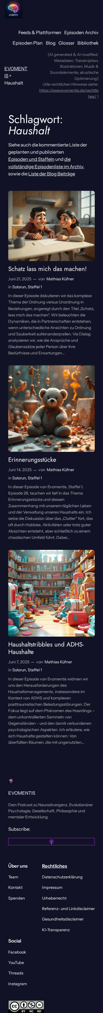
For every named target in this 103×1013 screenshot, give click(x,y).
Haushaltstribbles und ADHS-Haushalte (46, 648)
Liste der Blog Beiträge (51, 173)
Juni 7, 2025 (18, 661)
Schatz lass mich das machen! (47, 269)
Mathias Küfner (60, 278)
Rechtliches (54, 866)
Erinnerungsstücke (32, 459)
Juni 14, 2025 (20, 469)
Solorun (19, 286)
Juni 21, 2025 (19, 278)
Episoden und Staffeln (31, 159)
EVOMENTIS (21, 793)
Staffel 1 (35, 286)
